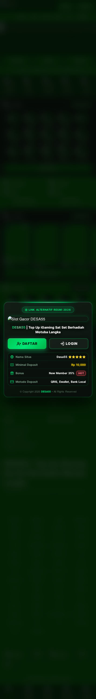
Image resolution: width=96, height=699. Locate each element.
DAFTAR (30, 343)
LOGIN (72, 343)
